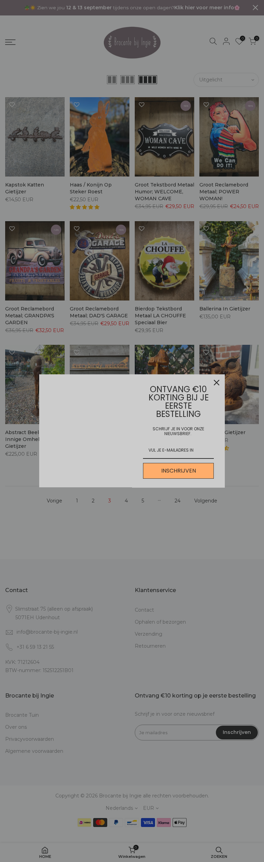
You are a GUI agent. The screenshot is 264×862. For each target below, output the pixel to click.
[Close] (216, 382)
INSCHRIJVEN (178, 471)
